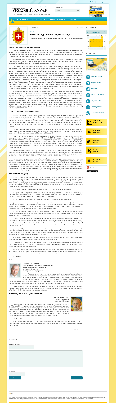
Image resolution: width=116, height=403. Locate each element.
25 (90, 46)
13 (96, 41)
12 (93, 41)
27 (96, 46)
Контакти (36, 14)
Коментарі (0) (13, 339)
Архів (25, 14)
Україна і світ (62, 19)
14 (99, 41)
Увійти (92, 2)
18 (90, 44)
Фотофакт (41, 14)
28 (99, 46)
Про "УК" (14, 14)
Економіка (53, 19)
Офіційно (34, 19)
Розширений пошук (59, 7)
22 (102, 44)
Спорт (32, 23)
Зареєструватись (102, 2)
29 (102, 46)
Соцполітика (43, 19)
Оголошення (19, 14)
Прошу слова (47, 14)
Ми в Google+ (93, 167)
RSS (12, 393)
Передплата (29, 14)
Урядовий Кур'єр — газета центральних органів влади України (29, 8)
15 (102, 41)
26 (93, 46)
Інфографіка (47, 23)
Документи (39, 23)
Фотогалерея (56, 23)
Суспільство (72, 19)
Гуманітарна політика (23, 23)
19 (93, 44)
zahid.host (23, 399)
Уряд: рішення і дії (23, 19)
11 (90, 41)
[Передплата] (96, 70)
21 (99, 44)
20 (96, 44)
